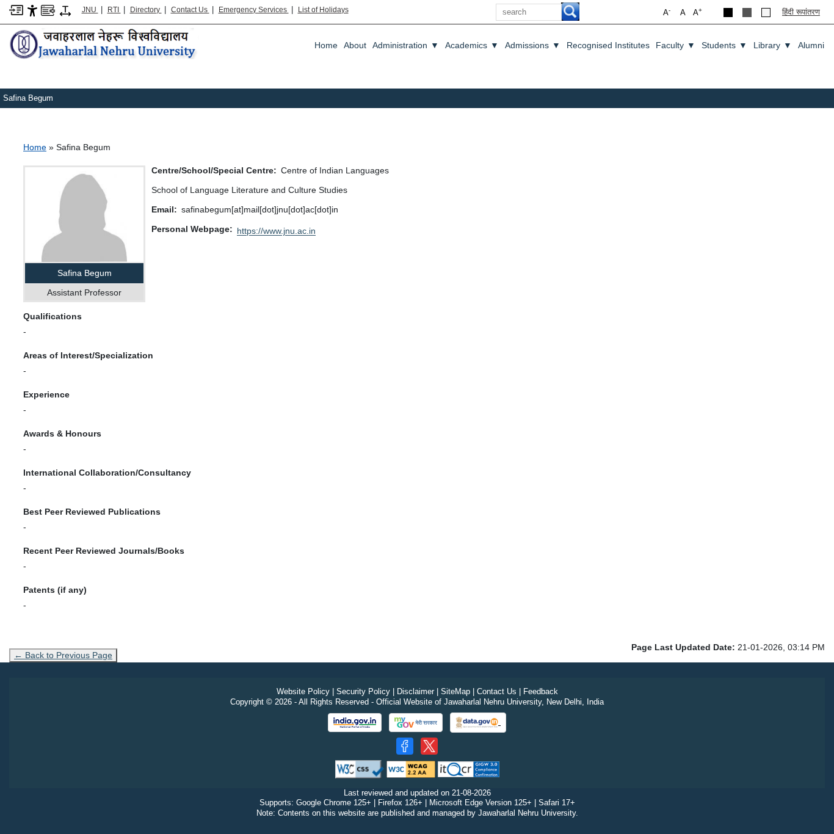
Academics (472, 45)
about (355, 45)
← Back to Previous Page (63, 655)
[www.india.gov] (355, 723)
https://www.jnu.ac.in (276, 231)
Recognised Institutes (608, 45)
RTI (114, 9)
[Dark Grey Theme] (747, 12)
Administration (405, 45)
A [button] (697, 12)
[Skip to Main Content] (16, 9)
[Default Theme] (766, 12)
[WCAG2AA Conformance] (410, 768)
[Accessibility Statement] (32, 10)
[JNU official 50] (429, 746)
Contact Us (190, 9)
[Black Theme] (728, 12)
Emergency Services (254, 9)
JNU (90, 9)
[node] (104, 44)
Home (326, 45)
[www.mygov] (416, 723)
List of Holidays (323, 9)
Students (724, 45)
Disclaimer (415, 691)
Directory (146, 9)
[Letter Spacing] (65, 10)
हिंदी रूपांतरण (801, 11)
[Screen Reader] (48, 9)
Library (772, 45)
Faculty (675, 45)
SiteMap (455, 691)
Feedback (540, 691)
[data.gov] (478, 723)
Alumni (811, 45)
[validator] (359, 768)
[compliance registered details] (468, 768)
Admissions (532, 45)
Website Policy (303, 691)
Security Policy (363, 691)
